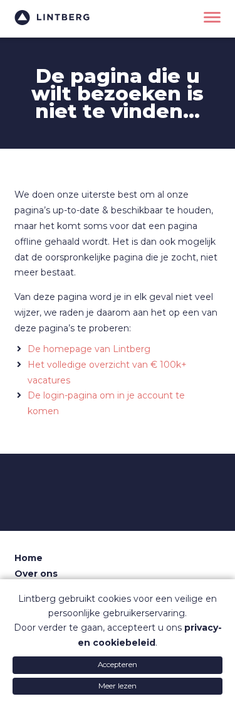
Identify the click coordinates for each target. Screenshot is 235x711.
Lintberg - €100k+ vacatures (52, 17)
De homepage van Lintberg (89, 349)
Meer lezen (117, 686)
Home (28, 558)
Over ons (36, 573)
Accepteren (117, 664)
